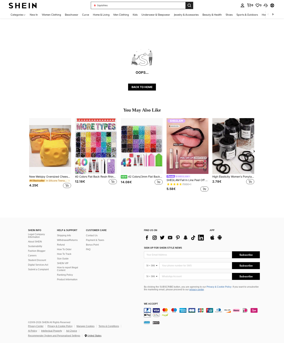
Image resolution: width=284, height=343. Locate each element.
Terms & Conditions (109, 326)
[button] (265, 5)
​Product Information (67, 279)
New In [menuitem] (34, 14)
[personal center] (242, 5)
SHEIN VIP (62, 263)
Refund (61, 244)
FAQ (88, 249)
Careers (32, 255)
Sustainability (35, 246)
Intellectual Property (51, 330)
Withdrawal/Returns (67, 240)
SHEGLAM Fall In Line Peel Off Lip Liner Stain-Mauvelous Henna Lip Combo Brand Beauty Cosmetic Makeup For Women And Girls (187, 180)
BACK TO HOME (142, 87)
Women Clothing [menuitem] (51, 14)
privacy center (196, 289)
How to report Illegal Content (67, 269)
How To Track (64, 254)
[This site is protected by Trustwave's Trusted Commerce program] (147, 322)
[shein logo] (23, 5)
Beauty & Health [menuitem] (212, 14)
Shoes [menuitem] (229, 14)
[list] (175, 238)
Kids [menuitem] (135, 14)
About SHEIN (35, 241)
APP (212, 230)
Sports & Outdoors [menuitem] (247, 14)
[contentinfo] (202, 312)
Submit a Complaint (38, 269)
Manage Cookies (85, 326)
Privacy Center (35, 326)
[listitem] (50, 155)
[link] (250, 5)
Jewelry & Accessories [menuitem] (186, 14)
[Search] (189, 5)
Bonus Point (92, 244)
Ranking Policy (65, 275)
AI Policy (32, 330)
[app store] (212, 239)
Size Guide (63, 258)
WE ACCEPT (151, 304)
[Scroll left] (268, 14)
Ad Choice (71, 330)
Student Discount (37, 260)
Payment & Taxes (95, 240)
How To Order (64, 249)
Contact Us (92, 235)
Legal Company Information (36, 235)
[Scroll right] (272, 14)
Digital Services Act (38, 264)
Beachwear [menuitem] (71, 14)
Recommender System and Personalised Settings (54, 335)
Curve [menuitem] (85, 14)
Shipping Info (64, 235)
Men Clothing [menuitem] (121, 14)
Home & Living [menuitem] (101, 14)
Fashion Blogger (36, 251)
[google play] (219, 239)
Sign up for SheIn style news (163, 247)
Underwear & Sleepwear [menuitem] (155, 14)
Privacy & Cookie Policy (219, 286)
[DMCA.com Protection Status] (156, 322)
